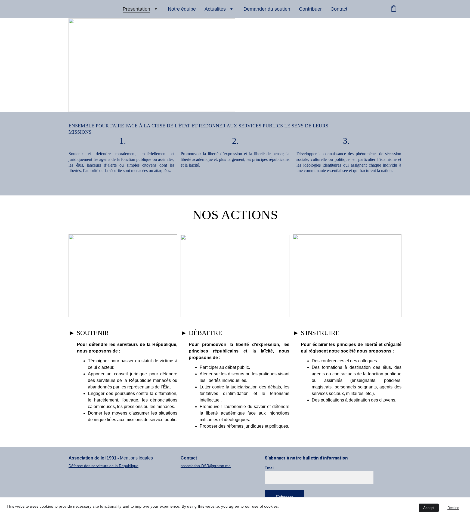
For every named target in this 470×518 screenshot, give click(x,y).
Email (269, 468)
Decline (453, 508)
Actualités (215, 9)
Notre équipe (182, 9)
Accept (428, 508)
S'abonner (284, 497)
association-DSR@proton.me (206, 466)
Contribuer (310, 9)
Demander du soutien (266, 9)
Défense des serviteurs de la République (103, 466)
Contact (338, 9)
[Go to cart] (393, 9)
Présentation (136, 9)
